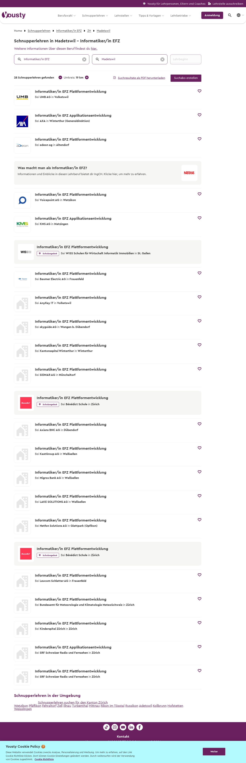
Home (18, 30)
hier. (94, 48)
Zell (59, 705)
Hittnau (94, 705)
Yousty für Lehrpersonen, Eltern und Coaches (176, 4)
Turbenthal (80, 705)
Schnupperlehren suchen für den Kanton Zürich (73, 702)
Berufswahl (65, 15)
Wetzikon (21, 705)
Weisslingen (23, 709)
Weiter (214, 751)
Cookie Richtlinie (44, 759)
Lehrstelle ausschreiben (228, 4)
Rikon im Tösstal (112, 705)
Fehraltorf (49, 705)
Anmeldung (212, 15)
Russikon (131, 705)
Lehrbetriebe (179, 15)
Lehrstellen (122, 15)
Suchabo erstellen (186, 78)
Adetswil (145, 705)
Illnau (67, 705)
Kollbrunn (160, 705)
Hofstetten (175, 705)
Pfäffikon (35, 705)
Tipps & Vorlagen (150, 15)
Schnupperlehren (93, 15)
